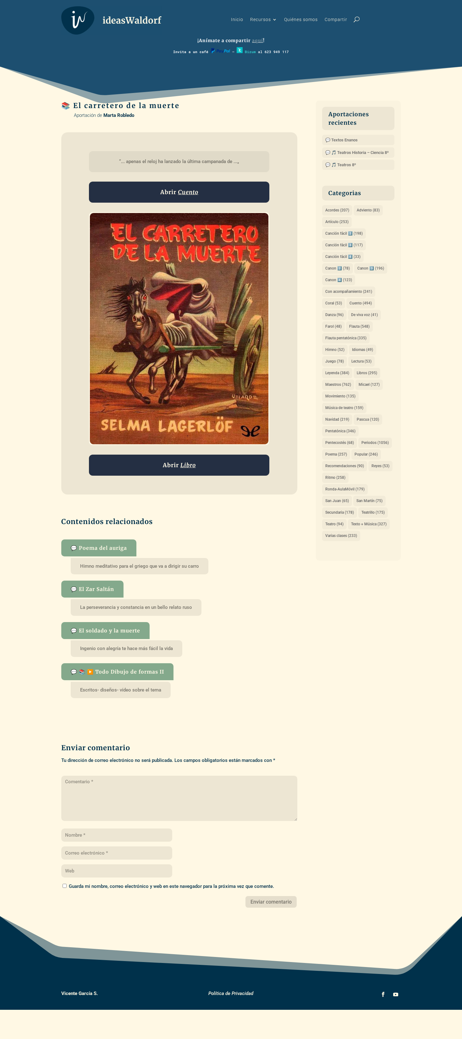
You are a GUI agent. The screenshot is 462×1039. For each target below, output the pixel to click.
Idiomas (362, 349)
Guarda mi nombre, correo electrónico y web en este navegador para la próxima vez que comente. (171, 886)
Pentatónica (340, 431)
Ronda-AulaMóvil (345, 489)
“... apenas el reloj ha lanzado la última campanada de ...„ (179, 161)
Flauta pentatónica (345, 338)
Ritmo (335, 477)
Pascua (368, 419)
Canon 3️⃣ (370, 268)
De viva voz (364, 315)
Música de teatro (344, 408)
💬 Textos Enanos (341, 140)
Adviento (368, 210)
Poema (336, 454)
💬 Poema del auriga (99, 548)
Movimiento (340, 396)
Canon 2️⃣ (337, 268)
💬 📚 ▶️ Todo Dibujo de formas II (117, 672)
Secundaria (339, 512)
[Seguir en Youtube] (396, 994)
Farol (333, 326)
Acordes (337, 210)
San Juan (337, 501)
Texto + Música (369, 524)
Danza (334, 315)
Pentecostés (339, 442)
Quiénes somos (301, 19)
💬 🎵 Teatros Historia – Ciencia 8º (357, 152)
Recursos (260, 19)
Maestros (338, 384)
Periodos (375, 442)
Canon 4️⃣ (338, 280)
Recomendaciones (344, 466)
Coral (333, 303)
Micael (369, 384)
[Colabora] (220, 51)
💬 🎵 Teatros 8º (340, 164)
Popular (366, 454)
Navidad (337, 419)
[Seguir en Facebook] (383, 994)
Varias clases (341, 535)
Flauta (359, 326)
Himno (334, 349)
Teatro (334, 524)
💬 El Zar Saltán (92, 589)
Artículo (337, 222)
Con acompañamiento (348, 291)
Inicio (237, 19)
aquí (257, 40)
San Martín (369, 501)
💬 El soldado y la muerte (105, 630)
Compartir (336, 19)
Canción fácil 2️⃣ (344, 233)
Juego (334, 361)
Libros (367, 373)
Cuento (360, 303)
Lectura (361, 361)
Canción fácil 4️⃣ (342, 256)
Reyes (380, 466)
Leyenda (337, 373)
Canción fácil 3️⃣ (344, 245)
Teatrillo (373, 512)
